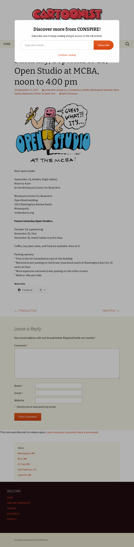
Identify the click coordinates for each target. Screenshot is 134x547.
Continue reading (67, 54)
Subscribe (103, 45)
